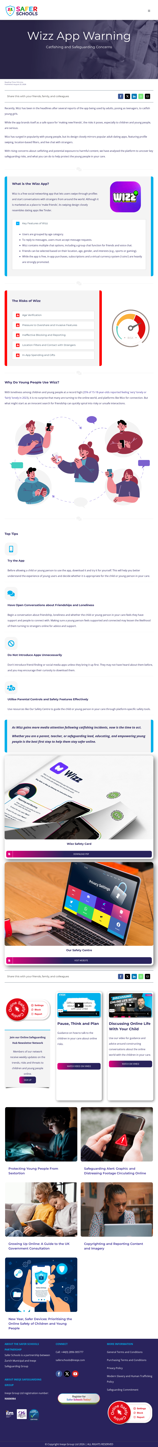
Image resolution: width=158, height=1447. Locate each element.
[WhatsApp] (141, 96)
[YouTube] (75, 1374)
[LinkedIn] (134, 96)
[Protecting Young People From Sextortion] (41, 1134)
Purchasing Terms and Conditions (126, 1360)
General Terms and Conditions (125, 1352)
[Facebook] (120, 96)
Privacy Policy (115, 1368)
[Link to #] (11, 549)
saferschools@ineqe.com (70, 1360)
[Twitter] (67, 1374)
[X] (127, 96)
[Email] (147, 96)
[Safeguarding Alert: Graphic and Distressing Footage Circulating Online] (117, 1134)
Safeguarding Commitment (122, 1389)
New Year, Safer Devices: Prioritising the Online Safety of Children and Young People (40, 1323)
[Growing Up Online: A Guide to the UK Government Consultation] (41, 1209)
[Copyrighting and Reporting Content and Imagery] (117, 1209)
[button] (79, 223)
